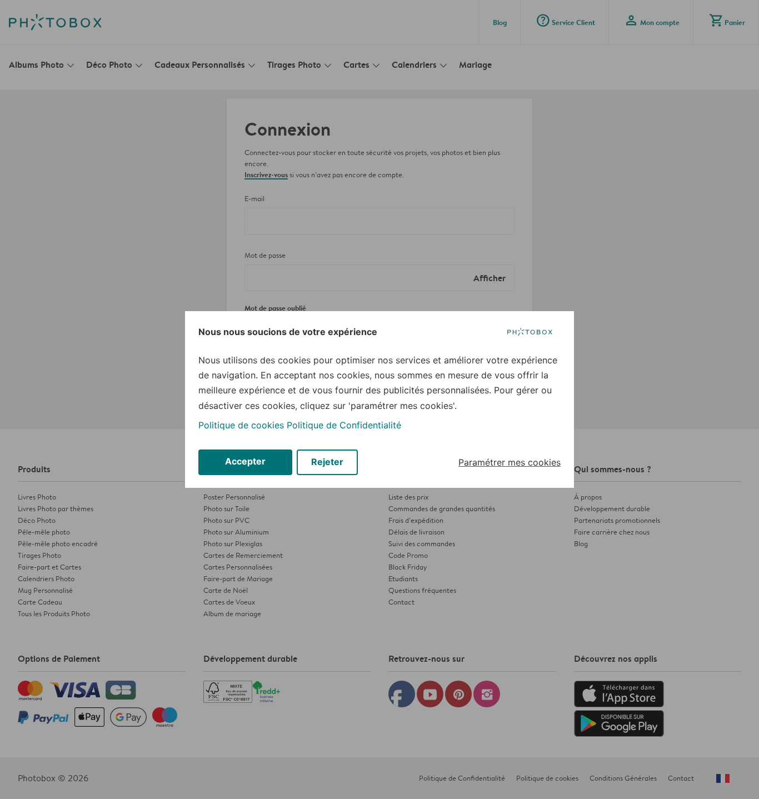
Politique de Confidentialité (344, 425)
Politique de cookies (241, 425)
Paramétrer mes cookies (509, 462)
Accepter (245, 461)
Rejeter (327, 461)
